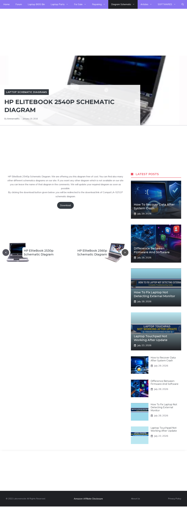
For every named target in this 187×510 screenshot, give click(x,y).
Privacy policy (174, 498)
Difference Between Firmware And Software (164, 382)
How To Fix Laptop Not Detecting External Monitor (164, 407)
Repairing (97, 4)
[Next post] (125, 252)
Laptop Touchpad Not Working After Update (164, 429)
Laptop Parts (58, 4)
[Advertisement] (87, 29)
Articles (144, 4)
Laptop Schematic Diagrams (26, 92)
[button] (183, 4)
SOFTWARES (165, 4)
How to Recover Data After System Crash (163, 359)
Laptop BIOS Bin (36, 4)
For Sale (78, 4)
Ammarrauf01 (13, 118)
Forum (18, 4)
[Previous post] (5, 252)
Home (6, 4)
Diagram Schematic (121, 4)
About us (135, 498)
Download (65, 205)
